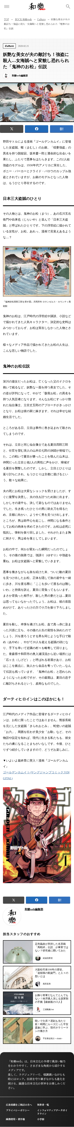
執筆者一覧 (43, 1104)
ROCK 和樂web (23, 19)
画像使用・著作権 (15, 1119)
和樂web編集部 (34, 909)
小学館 (40, 1119)
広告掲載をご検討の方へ (19, 1104)
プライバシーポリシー (18, 1110)
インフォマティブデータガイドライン (52, 1111)
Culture (41, 19)
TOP (6, 19)
